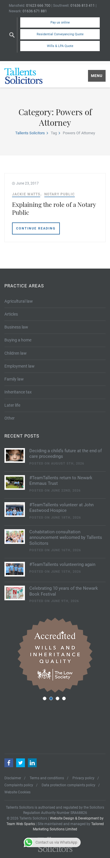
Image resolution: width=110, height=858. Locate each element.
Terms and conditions (47, 778)
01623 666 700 (38, 6)
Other (9, 418)
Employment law (19, 366)
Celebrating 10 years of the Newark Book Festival (63, 591)
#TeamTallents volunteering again (62, 564)
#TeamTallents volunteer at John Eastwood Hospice (61, 507)
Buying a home (17, 340)
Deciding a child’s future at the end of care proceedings (65, 453)
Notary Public (59, 194)
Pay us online (60, 22)
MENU (97, 75)
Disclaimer (12, 778)
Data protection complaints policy (68, 785)
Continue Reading (36, 228)
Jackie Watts (26, 194)
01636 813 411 (82, 6)
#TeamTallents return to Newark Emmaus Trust (60, 480)
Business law (16, 327)
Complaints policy (18, 785)
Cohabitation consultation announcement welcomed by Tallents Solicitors (65, 537)
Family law (14, 379)
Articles (11, 314)
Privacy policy (83, 778)
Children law (15, 353)
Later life (12, 405)
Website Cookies (17, 792)
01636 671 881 (35, 11)
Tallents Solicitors (30, 133)
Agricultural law (18, 301)
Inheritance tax (18, 392)
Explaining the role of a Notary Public (54, 208)
